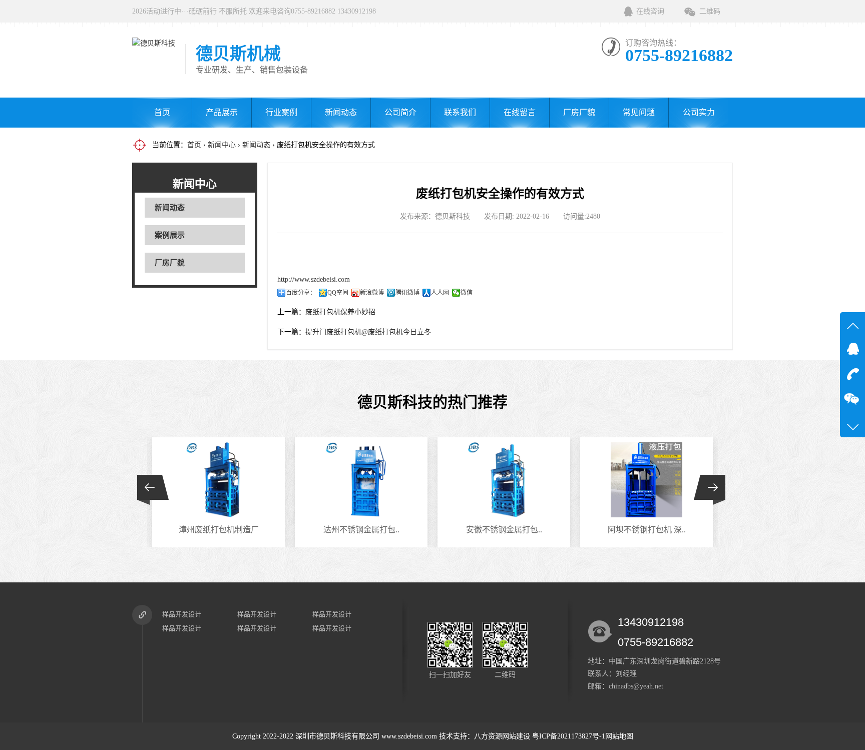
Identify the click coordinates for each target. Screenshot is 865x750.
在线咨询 (650, 11)
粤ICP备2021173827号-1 (568, 736)
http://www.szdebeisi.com (313, 279)
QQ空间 (337, 292)
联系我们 (460, 112)
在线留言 (520, 112)
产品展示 (222, 112)
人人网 (440, 292)
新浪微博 (372, 292)
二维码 (709, 11)
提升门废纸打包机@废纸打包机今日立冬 (368, 332)
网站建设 (516, 736)
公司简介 (400, 112)
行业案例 (281, 112)
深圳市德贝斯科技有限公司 (337, 736)
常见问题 (639, 112)
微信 (467, 292)
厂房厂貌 (579, 112)
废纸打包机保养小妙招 (340, 312)
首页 (162, 112)
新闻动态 (341, 112)
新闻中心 (222, 145)
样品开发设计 (181, 614)
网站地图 (619, 736)
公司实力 (699, 112)
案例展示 (170, 235)
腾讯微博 (407, 292)
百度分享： (301, 292)
